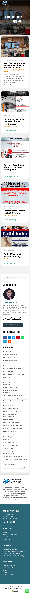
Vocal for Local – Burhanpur (11, 456)
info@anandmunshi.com (10, 518)
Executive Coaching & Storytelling (14, 551)
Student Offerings (8, 442)
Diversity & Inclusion (9, 360)
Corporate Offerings (9, 354)
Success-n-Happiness (9, 445)
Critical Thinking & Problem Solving (13, 255)
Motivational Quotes (10, 568)
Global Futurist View (9, 387)
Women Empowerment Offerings (13, 467)
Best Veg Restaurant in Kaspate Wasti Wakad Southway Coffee (15, 65)
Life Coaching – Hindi (9, 408)
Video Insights (7, 451)
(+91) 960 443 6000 (8, 514)
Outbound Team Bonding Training (13, 425)
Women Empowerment (10, 464)
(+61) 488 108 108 (8, 516)
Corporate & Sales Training (12, 553)
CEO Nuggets (7, 351)
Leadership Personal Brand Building (13, 401)
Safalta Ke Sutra (8, 434)
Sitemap (18, 588)
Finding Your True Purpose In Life (13, 374)
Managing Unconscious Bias (11, 411)
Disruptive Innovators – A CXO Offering (14, 212)
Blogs (5, 570)
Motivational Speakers (10, 549)
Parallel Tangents (9, 565)
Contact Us (6, 539)
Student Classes (8, 439)
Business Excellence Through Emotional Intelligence (14, 167)
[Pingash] (15, 591)
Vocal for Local (7, 453)
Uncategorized (7, 448)
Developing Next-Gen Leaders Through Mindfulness (14, 121)
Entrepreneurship (8, 363)
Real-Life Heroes (8, 431)
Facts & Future (7, 371)
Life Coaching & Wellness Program (15, 556)
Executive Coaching (9, 366)
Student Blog (7, 437)
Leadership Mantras (9, 398)
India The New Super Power (11, 395)
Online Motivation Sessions (11, 422)
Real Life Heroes (8, 419)
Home (5, 532)
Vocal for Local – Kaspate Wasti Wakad (15, 459)
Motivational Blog (8, 414)
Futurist (5, 377)
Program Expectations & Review (12, 428)
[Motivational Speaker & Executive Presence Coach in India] (10, 3)
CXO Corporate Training (11, 70)
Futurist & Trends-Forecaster (11, 380)
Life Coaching (7, 405)
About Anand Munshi (10, 535)
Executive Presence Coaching (12, 368)
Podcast (5, 572)
